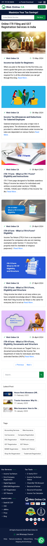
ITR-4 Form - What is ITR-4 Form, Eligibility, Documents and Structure (21, 342)
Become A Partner (33, 486)
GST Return (24, 444)
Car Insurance (9, 435)
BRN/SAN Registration (12, 486)
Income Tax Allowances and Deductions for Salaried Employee (22, 118)
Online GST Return (28, 449)
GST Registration (11, 444)
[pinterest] (43, 519)
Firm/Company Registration (9, 478)
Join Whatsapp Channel (24, 534)
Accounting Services (12, 430)
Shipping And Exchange (23, 542)
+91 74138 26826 (7, 2)
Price (5, 513)
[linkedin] (39, 519)
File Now (40, 17)
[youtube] (35, 523)
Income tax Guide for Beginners (19, 62)
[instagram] (27, 519)
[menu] (44, 2)
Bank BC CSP (8, 503)
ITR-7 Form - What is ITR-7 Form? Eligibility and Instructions (19, 175)
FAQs (5, 539)
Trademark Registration (32, 454)
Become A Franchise (34, 490)
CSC (5, 506)
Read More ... (23, 78)
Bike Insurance (28, 430)
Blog (5, 516)
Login (40, 2)
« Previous (19, 365)
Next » (29, 365)
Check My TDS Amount (35, 483)
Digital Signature (10, 483)
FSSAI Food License (27, 440)
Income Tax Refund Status (34, 478)
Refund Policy (28, 539)
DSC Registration (11, 440)
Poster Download (27, 2)
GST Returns (8, 493)
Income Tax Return (10, 474)
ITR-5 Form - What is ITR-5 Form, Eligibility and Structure (19, 288)
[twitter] (35, 519)
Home (42, 7)
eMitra (6, 509)
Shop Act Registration (12, 454)
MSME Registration (11, 449)
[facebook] (31, 519)
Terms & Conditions (15, 539)
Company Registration (26, 435)
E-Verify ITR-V (32, 474)
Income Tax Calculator (35, 493)
